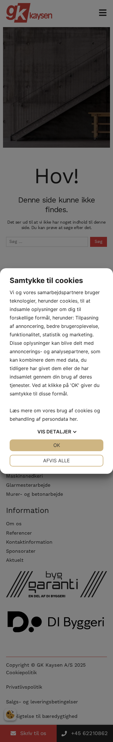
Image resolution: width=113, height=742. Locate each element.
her (73, 419)
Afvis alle (56, 460)
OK (56, 445)
